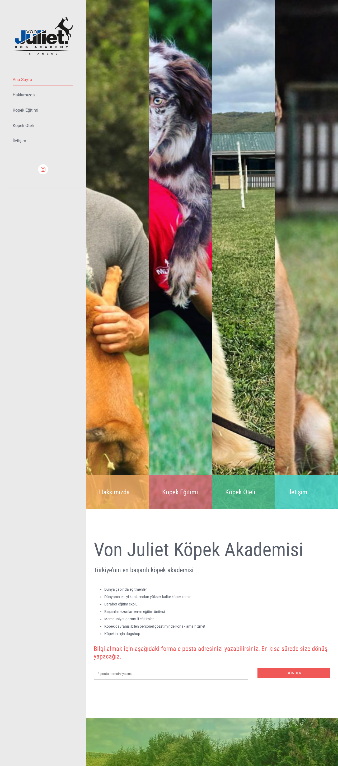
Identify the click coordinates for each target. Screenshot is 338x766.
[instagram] (43, 169)
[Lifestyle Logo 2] (43, 18)
